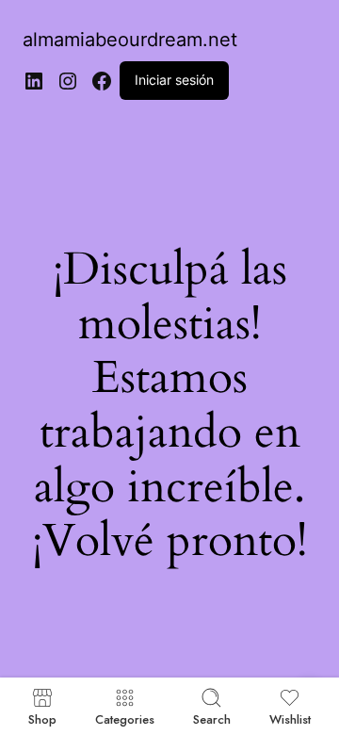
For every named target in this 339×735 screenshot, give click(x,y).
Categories (124, 718)
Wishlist (290, 718)
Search (212, 718)
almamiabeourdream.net (130, 39)
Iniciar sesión (174, 80)
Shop (42, 718)
